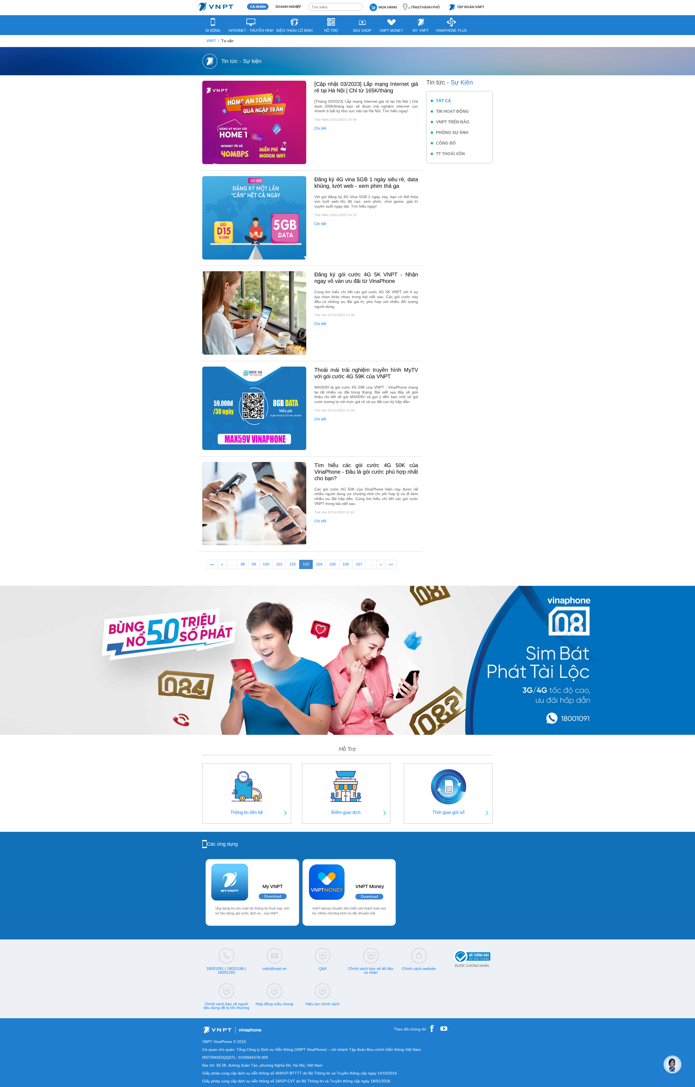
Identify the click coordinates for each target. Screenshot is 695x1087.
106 (346, 564)
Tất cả (443, 100)
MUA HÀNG (387, 7)
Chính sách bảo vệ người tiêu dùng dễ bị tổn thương (226, 1006)
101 (279, 564)
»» (391, 564)
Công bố (446, 143)
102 (292, 564)
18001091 (215, 968)
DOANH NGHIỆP (288, 7)
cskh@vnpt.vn (274, 968)
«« (212, 564)
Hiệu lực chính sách (323, 1004)
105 (332, 564)
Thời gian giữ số (448, 812)
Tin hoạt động (452, 111)
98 (243, 564)
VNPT (211, 41)
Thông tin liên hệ (246, 812)
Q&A (323, 968)
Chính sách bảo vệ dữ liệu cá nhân (370, 970)
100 (266, 564)
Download (272, 896)
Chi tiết (320, 128)
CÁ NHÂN (258, 7)
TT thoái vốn (450, 153)
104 (319, 564)
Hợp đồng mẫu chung (274, 1004)
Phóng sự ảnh (452, 132)
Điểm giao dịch (346, 812)
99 (254, 564)
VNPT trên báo (452, 122)
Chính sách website (419, 968)
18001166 (235, 968)
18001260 (226, 972)
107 (359, 564)
